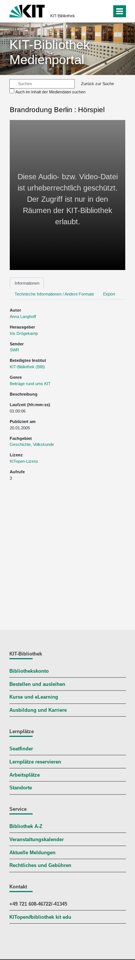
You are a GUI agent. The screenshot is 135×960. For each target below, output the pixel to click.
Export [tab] (109, 294)
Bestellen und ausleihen (37, 684)
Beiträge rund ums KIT (30, 383)
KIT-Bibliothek (62, 16)
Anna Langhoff (23, 316)
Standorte (20, 787)
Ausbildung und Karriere (38, 710)
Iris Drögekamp (24, 333)
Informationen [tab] (27, 283)
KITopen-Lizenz (24, 461)
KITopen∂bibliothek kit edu (40, 917)
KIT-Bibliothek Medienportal (49, 52)
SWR (14, 350)
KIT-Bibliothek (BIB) (27, 366)
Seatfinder (21, 749)
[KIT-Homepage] (27, 10)
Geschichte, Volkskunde (32, 444)
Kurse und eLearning (33, 697)
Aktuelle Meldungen (32, 852)
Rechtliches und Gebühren (40, 865)
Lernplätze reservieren (35, 762)
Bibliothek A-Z (25, 826)
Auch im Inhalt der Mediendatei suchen (50, 92)
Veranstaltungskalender (36, 839)
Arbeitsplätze (24, 775)
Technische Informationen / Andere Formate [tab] (54, 294)
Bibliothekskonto (29, 671)
